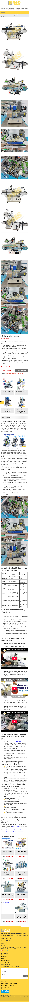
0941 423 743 (7, 370)
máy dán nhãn (16, 14)
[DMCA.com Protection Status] (14, 991)
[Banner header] (14, 8)
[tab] (6, 417)
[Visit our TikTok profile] (8, 950)
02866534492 (9, 938)
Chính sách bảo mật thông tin (7, 985)
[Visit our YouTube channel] (1, 951)
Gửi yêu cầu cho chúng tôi (21, 370)
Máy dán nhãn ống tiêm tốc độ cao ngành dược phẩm (21, 916)
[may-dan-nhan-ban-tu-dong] (14, 32)
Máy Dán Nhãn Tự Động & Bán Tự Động (14, 373)
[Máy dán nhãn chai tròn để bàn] (14, 86)
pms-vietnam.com (9, 943)
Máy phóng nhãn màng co (21, 873)
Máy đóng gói (4, 954)
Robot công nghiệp (5, 962)
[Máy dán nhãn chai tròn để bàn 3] (14, 167)
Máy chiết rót (4, 956)
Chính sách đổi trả (5, 987)
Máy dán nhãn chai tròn (7, 852)
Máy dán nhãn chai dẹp (21, 852)
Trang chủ (3, 14)
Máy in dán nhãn (21, 894)
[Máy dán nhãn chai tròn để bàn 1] (14, 113)
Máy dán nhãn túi (8, 916)
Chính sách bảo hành (5, 988)
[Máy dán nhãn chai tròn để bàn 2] (14, 140)
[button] (3, 12)
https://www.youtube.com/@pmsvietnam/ (14, 831)
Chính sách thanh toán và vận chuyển (9, 983)
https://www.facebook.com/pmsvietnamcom (15, 829)
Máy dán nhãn (4, 958)
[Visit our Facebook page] (5, 950)
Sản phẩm (9, 14)
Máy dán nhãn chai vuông (7, 873)
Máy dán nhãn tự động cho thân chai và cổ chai (7, 895)
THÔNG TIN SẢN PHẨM (6, 417)
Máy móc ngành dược (5, 960)
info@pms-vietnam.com (9, 942)
